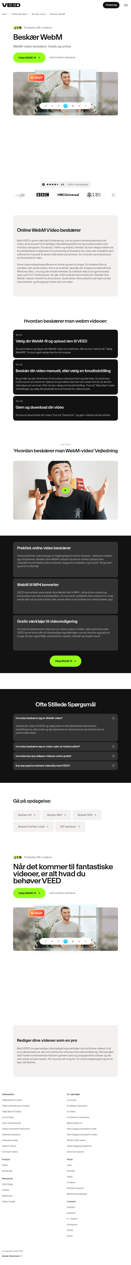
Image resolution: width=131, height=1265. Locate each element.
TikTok (70, 1230)
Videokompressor (11, 1134)
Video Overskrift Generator (16, 1128)
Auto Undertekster (11, 1123)
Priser (5, 1165)
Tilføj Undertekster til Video (16, 1105)
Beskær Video (39, 14)
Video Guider (8, 1201)
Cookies (71, 1182)
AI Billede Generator (77, 1105)
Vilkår (70, 1176)
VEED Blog (7, 1184)
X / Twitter (72, 1218)
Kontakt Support (75, 1188)
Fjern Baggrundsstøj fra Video (82, 1134)
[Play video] (65, 490)
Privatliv (71, 1170)
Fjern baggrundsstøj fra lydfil (81, 1128)
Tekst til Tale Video (76, 1140)
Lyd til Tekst (8, 1117)
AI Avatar (71, 1100)
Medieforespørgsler (77, 1193)
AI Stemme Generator (78, 1117)
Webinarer (7, 1195)
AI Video (71, 1111)
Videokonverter (10, 1140)
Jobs (69, 1165)
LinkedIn (71, 1213)
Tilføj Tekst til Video (11, 1111)
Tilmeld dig (111, 5)
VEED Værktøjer (19, 14)
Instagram (72, 1224)
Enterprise (7, 1170)
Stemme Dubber (75, 1151)
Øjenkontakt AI (74, 1123)
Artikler (5, 1190)
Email (69, 1236)
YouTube (71, 1207)
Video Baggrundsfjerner (79, 1146)
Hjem (4, 14)
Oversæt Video (10, 1151)
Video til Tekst (9, 1146)
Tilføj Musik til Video (12, 1100)
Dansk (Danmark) (11, 1256)
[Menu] (126, 5)
